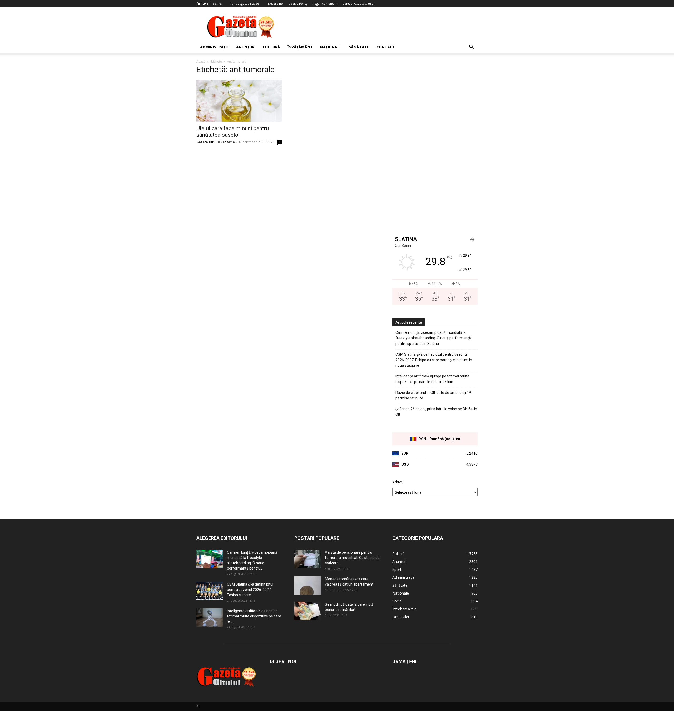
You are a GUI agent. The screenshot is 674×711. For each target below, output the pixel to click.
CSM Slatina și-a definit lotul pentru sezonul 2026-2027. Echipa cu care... (250, 589)
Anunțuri (245, 47)
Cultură (271, 47)
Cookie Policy (298, 4)
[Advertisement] (382, 26)
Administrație (214, 47)
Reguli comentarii (325, 4)
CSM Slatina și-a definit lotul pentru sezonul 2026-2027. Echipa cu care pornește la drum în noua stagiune (433, 359)
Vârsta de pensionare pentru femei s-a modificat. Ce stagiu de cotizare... (352, 557)
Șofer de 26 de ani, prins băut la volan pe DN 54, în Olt (436, 411)
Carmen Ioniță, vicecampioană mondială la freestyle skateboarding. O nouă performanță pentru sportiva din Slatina (433, 338)
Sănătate (359, 47)
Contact (385, 47)
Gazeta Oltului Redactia (215, 142)
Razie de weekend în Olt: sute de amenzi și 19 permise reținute (433, 395)
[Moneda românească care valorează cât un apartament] (307, 585)
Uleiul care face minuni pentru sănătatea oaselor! (232, 131)
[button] (471, 47)
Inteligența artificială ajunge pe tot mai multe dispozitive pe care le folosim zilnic (432, 379)
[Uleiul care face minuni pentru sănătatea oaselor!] (239, 101)
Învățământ (300, 47)
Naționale (330, 47)
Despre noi (276, 4)
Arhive (397, 481)
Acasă (200, 61)
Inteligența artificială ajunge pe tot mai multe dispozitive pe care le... (254, 616)
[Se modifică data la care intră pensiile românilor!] (307, 611)
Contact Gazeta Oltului (358, 4)
